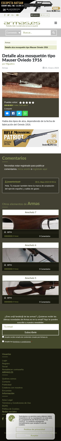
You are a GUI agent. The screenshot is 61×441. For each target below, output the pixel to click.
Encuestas (6, 390)
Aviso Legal (7, 400)
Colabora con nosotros (12, 387)
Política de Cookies (10, 409)
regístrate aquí (40, 169)
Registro (6, 363)
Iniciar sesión (45, 15)
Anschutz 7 (30, 212)
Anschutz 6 (30, 245)
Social (5, 366)
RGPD (5, 406)
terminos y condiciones (22, 342)
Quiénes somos (9, 379)
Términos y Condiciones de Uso (16, 403)
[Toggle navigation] (56, 23)
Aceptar (34, 435)
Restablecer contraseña (13, 369)
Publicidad (6, 384)
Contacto (6, 382)
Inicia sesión (24, 169)
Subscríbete (31, 332)
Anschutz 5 (30, 278)
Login (4, 360)
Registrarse (36, 15)
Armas (7, 43)
